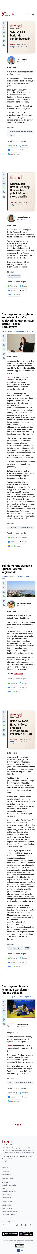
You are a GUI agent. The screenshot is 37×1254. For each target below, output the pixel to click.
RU (22, 1250)
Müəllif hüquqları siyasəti (9, 1211)
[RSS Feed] (30, 1225)
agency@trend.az (7, 1161)
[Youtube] (17, 1225)
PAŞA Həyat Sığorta (15, 948)
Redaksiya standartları (9, 1191)
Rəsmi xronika (6, 1174)
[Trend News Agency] (7, 1142)
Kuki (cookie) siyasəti (8, 1214)
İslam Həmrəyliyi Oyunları (24, 1082)
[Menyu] (33, 14)
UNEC (27, 948)
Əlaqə (3, 1188)
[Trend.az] (8, 14)
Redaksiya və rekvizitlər (9, 1185)
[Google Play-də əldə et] (26, 1234)
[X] (12, 1225)
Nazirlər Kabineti (14, 276)
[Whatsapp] (3, 1225)
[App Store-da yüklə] (10, 1234)
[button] (4, 23)
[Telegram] (21, 1225)
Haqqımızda (5, 1182)
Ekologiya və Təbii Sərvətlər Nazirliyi (20, 131)
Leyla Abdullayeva (26, 527)
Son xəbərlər (5, 1171)
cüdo (10, 1082)
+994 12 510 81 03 (7, 1158)
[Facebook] (8, 1225)
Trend (9, 377)
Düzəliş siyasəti (6, 1194)
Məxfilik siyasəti (7, 1208)
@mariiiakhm (18, 674)
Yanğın (11, 135)
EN (15, 1250)
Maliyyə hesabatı (7, 1197)
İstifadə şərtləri (6, 1205)
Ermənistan (12, 527)
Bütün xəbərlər (21, 61)
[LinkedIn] (26, 1225)
